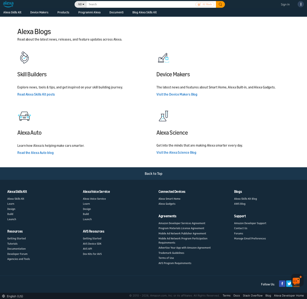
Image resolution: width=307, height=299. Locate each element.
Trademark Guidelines (171, 252)
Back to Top (153, 173)
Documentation (16, 248)
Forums (238, 233)
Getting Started (16, 238)
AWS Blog (239, 203)
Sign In (285, 4)
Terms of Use (166, 257)
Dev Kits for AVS (92, 254)
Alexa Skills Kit (12, 12)
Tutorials (12, 243)
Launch (11, 219)
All (80, 4)
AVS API (87, 248)
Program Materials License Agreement (181, 228)
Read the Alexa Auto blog (35, 153)
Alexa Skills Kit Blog (245, 198)
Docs (237, 295)
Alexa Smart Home (169, 198)
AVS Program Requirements (175, 263)
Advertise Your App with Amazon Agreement (185, 247)
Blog (268, 295)
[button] (13, 296)
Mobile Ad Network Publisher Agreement (182, 233)
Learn (10, 203)
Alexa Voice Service (94, 198)
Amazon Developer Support (250, 223)
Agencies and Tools (18, 259)
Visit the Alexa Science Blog (176, 152)
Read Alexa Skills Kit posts (36, 94)
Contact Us (240, 228)
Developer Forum (17, 254)
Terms (227, 295)
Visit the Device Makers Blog (176, 94)
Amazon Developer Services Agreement (182, 223)
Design (11, 209)
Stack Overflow (253, 295)
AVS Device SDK (92, 243)
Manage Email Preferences (250, 238)
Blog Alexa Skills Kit (144, 12)
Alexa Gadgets (167, 203)
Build (10, 214)
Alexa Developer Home (289, 295)
